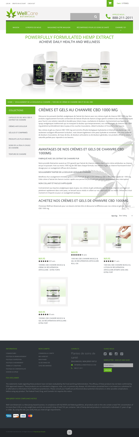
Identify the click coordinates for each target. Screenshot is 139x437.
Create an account (19, 3)
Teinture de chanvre (17, 154)
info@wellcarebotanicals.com (85, 365)
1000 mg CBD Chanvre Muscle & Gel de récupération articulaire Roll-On (85, 261)
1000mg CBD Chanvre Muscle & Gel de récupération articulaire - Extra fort (53, 320)
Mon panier (42, 359)
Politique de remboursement (16, 356)
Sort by (114, 216)
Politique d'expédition (14, 359)
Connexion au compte (46, 353)
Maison (16, 27)
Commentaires (11, 353)
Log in (8, 3)
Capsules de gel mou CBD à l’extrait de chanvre (20, 118)
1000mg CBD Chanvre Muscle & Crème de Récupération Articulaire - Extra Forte (52, 267)
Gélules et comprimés (18, 132)
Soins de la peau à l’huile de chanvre (19, 146)
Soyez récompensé (45, 366)
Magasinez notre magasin (59, 27)
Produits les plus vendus (20, 139)
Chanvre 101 (120, 27)
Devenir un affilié (12, 372)
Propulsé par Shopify (39, 431)
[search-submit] (97, 16)
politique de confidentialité (16, 369)
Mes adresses (43, 356)
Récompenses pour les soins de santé (93, 27)
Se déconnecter (44, 363)
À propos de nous (33, 27)
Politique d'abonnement (14, 363)
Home (10, 102)
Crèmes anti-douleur (18, 126)
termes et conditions (13, 366)
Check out (31, 3)
